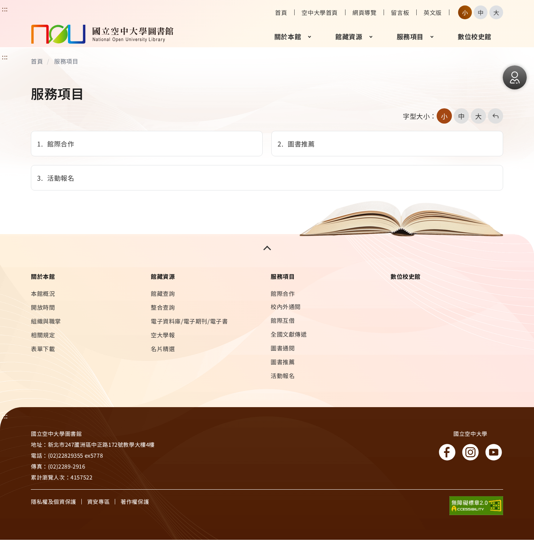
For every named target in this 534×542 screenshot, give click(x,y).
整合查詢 (163, 307)
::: (5, 56)
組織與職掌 (46, 321)
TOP (510, 506)
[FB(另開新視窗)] (447, 452)
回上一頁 (493, 116)
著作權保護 (135, 501)
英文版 (433, 12)
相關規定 (43, 334)
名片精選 (163, 348)
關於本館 (287, 36)
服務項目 (410, 36)
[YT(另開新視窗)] (493, 452)
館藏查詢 (163, 293)
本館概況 (43, 293)
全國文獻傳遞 (289, 334)
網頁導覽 (364, 12)
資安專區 (98, 501)
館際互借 (283, 320)
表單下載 (43, 348)
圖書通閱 (283, 348)
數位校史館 (474, 36)
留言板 (400, 12)
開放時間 (43, 307)
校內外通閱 (286, 306)
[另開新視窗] (476, 507)
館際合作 (283, 293)
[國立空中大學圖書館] (102, 36)
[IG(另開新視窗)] (470, 452)
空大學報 (163, 334)
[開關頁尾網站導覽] (267, 247)
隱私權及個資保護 (53, 501)
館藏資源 (348, 36)
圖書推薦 (283, 361)
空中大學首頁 (320, 12)
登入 (515, 77)
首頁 (281, 12)
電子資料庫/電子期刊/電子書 (189, 321)
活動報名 (283, 375)
